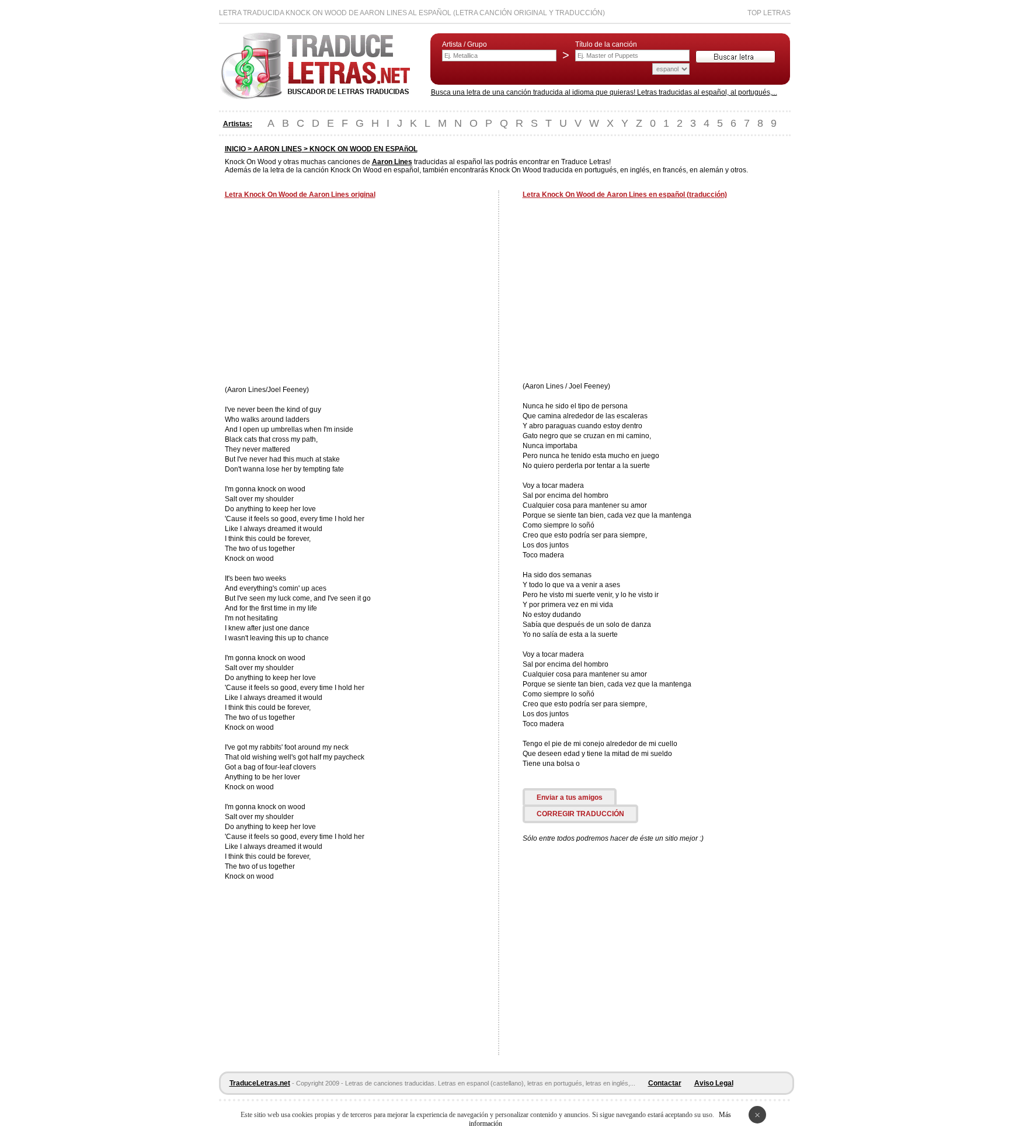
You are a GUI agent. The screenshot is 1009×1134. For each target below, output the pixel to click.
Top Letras (769, 13)
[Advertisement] (323, 293)
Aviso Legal (713, 1083)
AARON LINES (277, 149)
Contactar (664, 1083)
